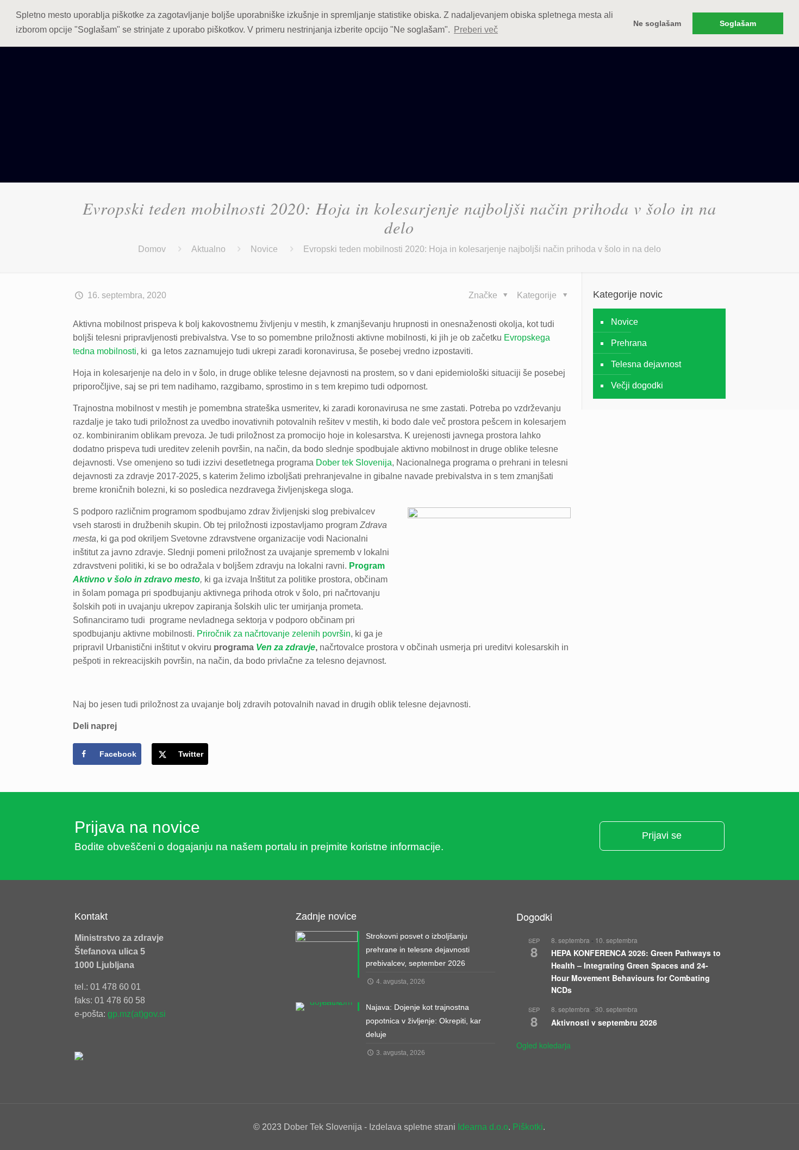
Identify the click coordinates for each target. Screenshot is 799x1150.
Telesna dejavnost (646, 364)
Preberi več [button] (476, 29)
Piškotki (528, 1127)
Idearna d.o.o (483, 1127)
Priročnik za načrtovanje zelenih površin (274, 633)
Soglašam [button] (738, 23)
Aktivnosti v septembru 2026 (604, 1022)
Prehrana (629, 343)
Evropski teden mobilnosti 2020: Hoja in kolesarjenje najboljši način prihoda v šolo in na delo (482, 249)
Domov (152, 249)
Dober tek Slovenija (354, 462)
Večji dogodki (637, 385)
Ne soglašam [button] (657, 23)
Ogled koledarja (543, 1045)
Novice (264, 249)
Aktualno (208, 249)
